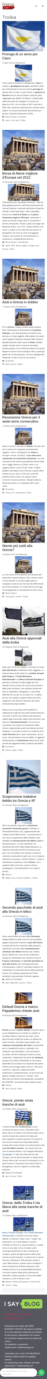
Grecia (5, 249)
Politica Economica (20, 1282)
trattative (27, 878)
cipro (7, 120)
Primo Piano (35, 1282)
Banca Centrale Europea (12, 1233)
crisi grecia (10, 596)
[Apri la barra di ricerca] (36, 6)
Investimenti (23, 242)
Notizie (8, 875)
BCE (13, 246)
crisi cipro (15, 120)
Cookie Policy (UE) (13, 1318)
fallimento (14, 983)
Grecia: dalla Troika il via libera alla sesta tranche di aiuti (22, 1207)
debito (24, 246)
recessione (20, 493)
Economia (22, 117)
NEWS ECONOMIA (13, 979)
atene (7, 246)
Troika (23, 120)
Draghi (31, 246)
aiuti (7, 983)
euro (37, 246)
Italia (14, 750)
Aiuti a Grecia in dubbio (20, 302)
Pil (13, 493)
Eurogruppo (7, 1154)
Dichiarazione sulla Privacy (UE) (18, 1314)
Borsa (18, 246)
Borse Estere (11, 117)
